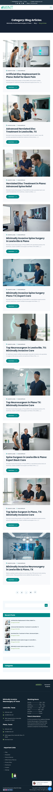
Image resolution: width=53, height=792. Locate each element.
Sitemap (7, 770)
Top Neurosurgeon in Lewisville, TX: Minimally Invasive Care (26, 349)
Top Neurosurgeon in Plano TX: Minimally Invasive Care (23, 404)
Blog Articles (21, 70)
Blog (6, 752)
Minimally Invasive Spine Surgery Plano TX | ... (23, 646)
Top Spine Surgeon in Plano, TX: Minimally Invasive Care (24, 513)
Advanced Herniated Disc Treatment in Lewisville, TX (21, 130)
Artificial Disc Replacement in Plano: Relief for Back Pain (23, 75)
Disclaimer (7, 754)
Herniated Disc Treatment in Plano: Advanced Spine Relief (26, 185)
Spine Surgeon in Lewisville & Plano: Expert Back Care (26, 459)
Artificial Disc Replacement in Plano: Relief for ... (23, 620)
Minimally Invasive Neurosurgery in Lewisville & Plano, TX (25, 568)
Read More (11, 87)
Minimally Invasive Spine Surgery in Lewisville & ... (24, 640)
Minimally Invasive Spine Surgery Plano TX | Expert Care (25, 294)
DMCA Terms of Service (10, 759)
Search (46, 605)
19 (30, 592)
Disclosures (8, 765)
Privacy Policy (8, 762)
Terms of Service (9, 757)
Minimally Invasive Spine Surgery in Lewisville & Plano (25, 240)
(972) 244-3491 (33, 3)
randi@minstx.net (38, 1)
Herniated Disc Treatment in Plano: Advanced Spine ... (25, 633)
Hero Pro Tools (18, 788)
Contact (7, 767)
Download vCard (9, 739)
